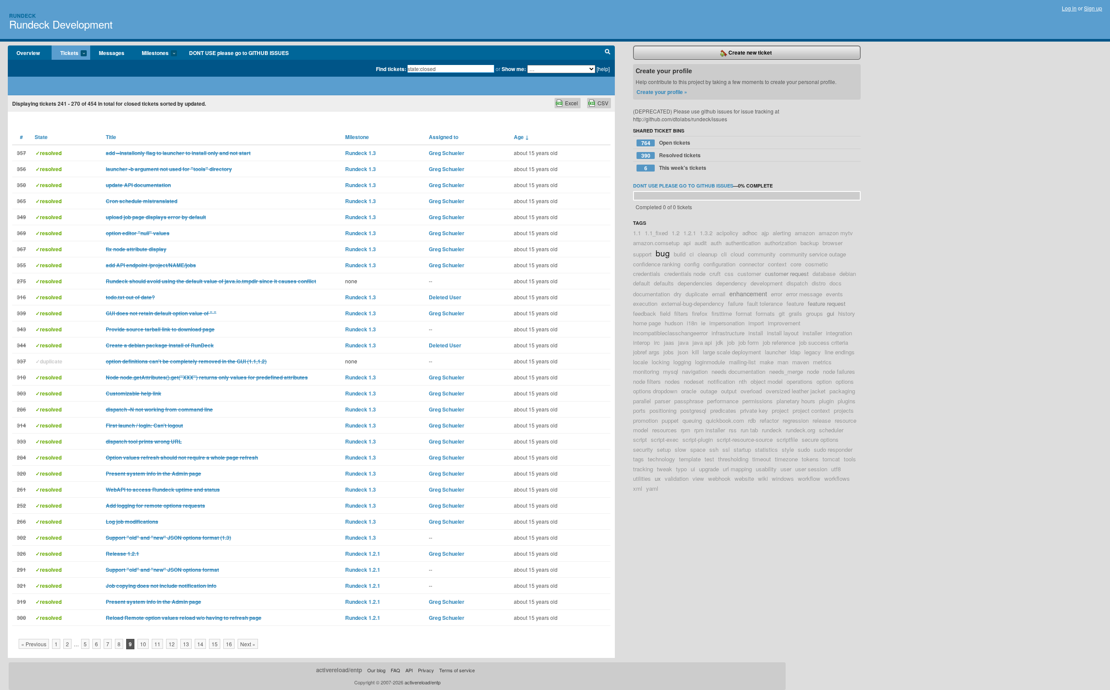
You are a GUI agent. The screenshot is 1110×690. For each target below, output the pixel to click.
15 (215, 644)
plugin (826, 401)
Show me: (514, 69)
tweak (664, 469)
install (755, 333)
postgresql (693, 410)
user (785, 469)
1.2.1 (689, 233)
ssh (713, 449)
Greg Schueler (446, 153)
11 (157, 644)
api (687, 243)
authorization (780, 243)
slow (680, 449)
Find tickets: (391, 69)
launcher (775, 352)
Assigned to (443, 137)
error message (804, 294)
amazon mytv (836, 233)
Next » (247, 644)
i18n (692, 323)
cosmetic (816, 264)
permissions (757, 401)
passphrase (688, 401)
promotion (645, 420)
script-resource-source (745, 439)
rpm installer (709, 430)
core (795, 264)
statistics (766, 449)
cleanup (707, 254)
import (756, 323)
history (846, 313)
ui (693, 469)
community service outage (813, 254)
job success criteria (823, 342)
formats (765, 313)
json (683, 352)
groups (814, 313)
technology (661, 459)
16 (229, 644)
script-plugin (697, 439)
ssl (726, 449)
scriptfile (787, 439)
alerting (782, 233)
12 (172, 644)
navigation (695, 371)
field (665, 313)
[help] (603, 68)
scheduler (831, 430)
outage (708, 391)
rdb (752, 420)
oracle (688, 391)
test (709, 459)
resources (664, 430)
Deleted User (445, 297)
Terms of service (457, 670)
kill (695, 352)
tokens (810, 459)
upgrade (709, 469)
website (744, 478)
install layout (783, 333)
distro (819, 283)
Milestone (357, 137)
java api (702, 342)
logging (682, 362)
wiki (763, 478)
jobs (668, 352)
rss (733, 430)
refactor (769, 420)
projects (844, 410)
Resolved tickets (671, 155)
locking (660, 362)
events (834, 294)
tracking (643, 469)
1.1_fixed (656, 233)
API (409, 670)
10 (143, 644)
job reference (779, 342)
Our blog (376, 670)
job (731, 342)
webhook (719, 478)
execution (645, 303)
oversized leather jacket (796, 391)
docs (835, 283)
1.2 (675, 233)
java (683, 342)
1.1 (637, 233)
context (777, 264)
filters (681, 313)
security (643, 449)
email (718, 294)
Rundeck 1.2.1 (362, 553)
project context (811, 410)
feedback (644, 313)
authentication (743, 243)
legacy (812, 352)
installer (812, 333)
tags (638, 459)
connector (751, 264)
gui (830, 313)
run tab (749, 430)
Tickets (65, 53)
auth (716, 243)
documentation (651, 294)
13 (186, 644)
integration (839, 333)
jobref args (646, 352)
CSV (602, 103)
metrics (822, 362)
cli (724, 254)
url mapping (737, 469)
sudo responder (833, 449)
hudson (674, 323)
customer (749, 273)
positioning (663, 410)
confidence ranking (656, 264)
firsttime (722, 313)
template (690, 459)
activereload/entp (339, 670)
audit (701, 243)
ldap (795, 352)
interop (641, 342)
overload (751, 391)
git (782, 313)
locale (640, 362)
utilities (642, 478)
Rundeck (22, 15)
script (640, 439)
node (813, 371)
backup (809, 243)
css (729, 273)
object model (767, 381)
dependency (731, 283)
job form (748, 342)
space (697, 449)
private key (754, 410)
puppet (670, 420)
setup (664, 449)
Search (608, 52)
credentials (646, 273)
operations (800, 381)
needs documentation (738, 371)
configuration (719, 264)
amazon (805, 233)
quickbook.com (725, 420)
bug (663, 253)
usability (766, 469)
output (729, 391)
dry (678, 294)
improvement (784, 323)
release (822, 420)
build (680, 254)
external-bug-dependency (692, 303)
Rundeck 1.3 (360, 153)
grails (795, 313)
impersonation (726, 323)
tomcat (831, 459)
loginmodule (710, 362)
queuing (692, 420)
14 (200, 644)
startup (742, 449)
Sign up (1093, 8)
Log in (1069, 8)
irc (657, 342)
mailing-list (742, 362)
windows (783, 478)
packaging (842, 391)
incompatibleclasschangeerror (670, 333)
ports (639, 410)
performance (722, 401)
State (41, 137)
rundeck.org (800, 430)
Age (521, 137)
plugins (846, 401)
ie (703, 323)
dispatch (797, 283)
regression (796, 420)
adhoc (749, 233)
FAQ (395, 670)
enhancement (748, 293)
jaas (669, 342)
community (762, 254)
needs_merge (786, 371)
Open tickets (666, 143)
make (767, 362)
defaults (664, 283)
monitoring (646, 371)
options (845, 381)
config (691, 264)
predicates (723, 410)
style (788, 449)
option (824, 381)
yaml (652, 488)
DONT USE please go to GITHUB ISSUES (239, 53)
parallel (642, 401)
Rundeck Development (61, 24)
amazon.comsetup (656, 243)
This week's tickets (675, 168)
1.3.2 (706, 233)
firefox (700, 313)
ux (658, 478)
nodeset (694, 381)
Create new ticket (749, 52)
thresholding (733, 459)
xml (637, 488)
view (698, 478)
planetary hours (796, 401)
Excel (571, 103)
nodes (672, 381)
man (782, 362)
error (776, 294)
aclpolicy (727, 233)
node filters (647, 381)
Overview (28, 53)
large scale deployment (732, 352)
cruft (715, 273)
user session (811, 469)
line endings (840, 352)
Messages (111, 53)
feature (795, 303)
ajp (765, 233)
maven (800, 362)
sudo (804, 449)
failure (735, 303)
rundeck (772, 430)
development (767, 283)
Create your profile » (662, 92)
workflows (837, 478)
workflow (809, 478)
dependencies (695, 283)
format (744, 313)
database (824, 273)
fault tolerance (765, 303)
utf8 (836, 469)
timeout (761, 459)
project (780, 410)
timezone (786, 459)
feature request (827, 303)
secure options (820, 439)
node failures (839, 371)
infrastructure (728, 333)
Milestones (151, 53)
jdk (719, 342)
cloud (737, 254)
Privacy (426, 670)
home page (647, 323)
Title (111, 137)
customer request (787, 273)
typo (681, 469)
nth (743, 381)
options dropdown (655, 391)
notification (721, 381)
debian (847, 273)
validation (677, 478)
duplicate (697, 294)
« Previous (33, 644)
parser (662, 401)
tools (850, 459)
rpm (685, 430)
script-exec (665, 439)
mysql (670, 371)
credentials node (684, 273)
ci (691, 254)
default (641, 283)
